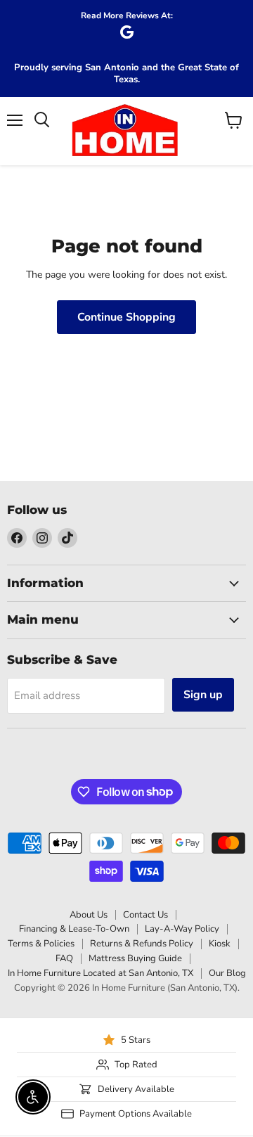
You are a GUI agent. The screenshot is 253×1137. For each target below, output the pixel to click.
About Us (89, 914)
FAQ (64, 958)
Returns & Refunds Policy (141, 943)
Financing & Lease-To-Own (74, 929)
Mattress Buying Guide (135, 958)
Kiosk (220, 943)
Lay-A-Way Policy (182, 929)
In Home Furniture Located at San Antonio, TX (100, 973)
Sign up (203, 694)
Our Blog (227, 973)
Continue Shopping (126, 317)
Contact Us (145, 914)
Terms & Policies (41, 943)
